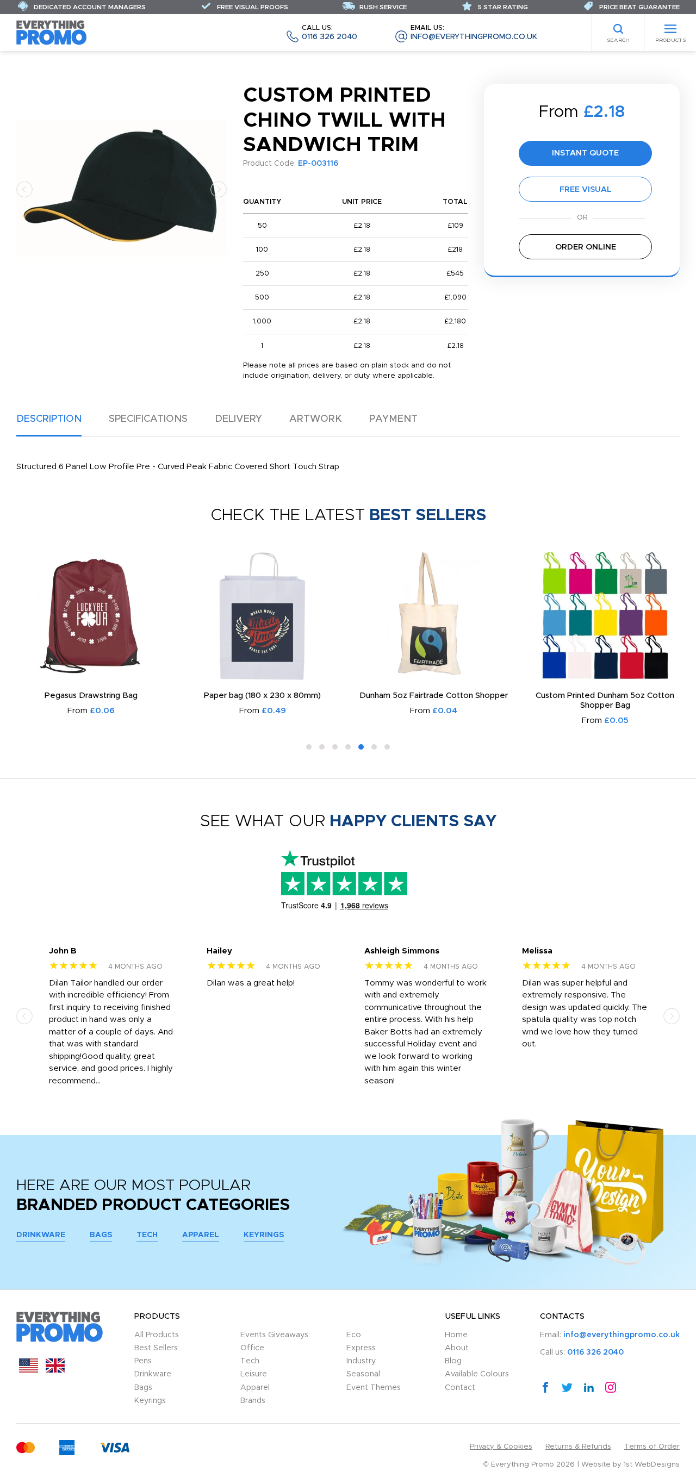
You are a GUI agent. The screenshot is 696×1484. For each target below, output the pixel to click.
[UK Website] (55, 1370)
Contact (460, 1388)
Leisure (253, 1374)
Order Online (585, 247)
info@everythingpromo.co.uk (474, 32)
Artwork (315, 419)
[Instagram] (610, 1386)
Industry (361, 1361)
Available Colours (477, 1374)
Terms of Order (652, 1446)
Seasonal (363, 1374)
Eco (353, 1335)
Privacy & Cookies (501, 1446)
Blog (453, 1361)
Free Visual (586, 189)
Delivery (238, 419)
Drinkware (40, 1235)
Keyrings (264, 1235)
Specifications (148, 419)
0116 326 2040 (329, 32)
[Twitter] (567, 1386)
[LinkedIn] (588, 1386)
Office (252, 1348)
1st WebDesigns (652, 1464)
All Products (156, 1335)
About (457, 1348)
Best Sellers (156, 1348)
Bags (101, 1235)
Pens (143, 1361)
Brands (252, 1401)
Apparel (200, 1235)
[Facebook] (545, 1386)
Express (361, 1348)
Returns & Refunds (578, 1446)
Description (49, 419)
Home (456, 1335)
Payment (393, 419)
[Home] (51, 32)
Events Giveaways (274, 1335)
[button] (24, 188)
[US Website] (28, 1370)
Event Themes (373, 1388)
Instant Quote (585, 153)
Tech (147, 1235)
